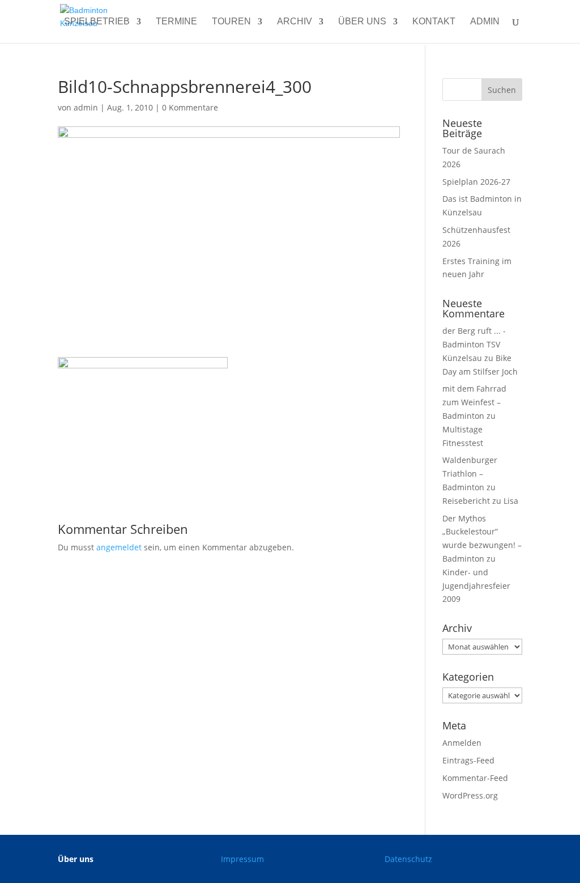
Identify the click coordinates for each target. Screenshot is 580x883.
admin (485, 22)
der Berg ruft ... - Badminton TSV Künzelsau (474, 344)
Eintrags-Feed (468, 760)
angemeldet (119, 547)
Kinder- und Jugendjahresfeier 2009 (476, 586)
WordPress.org (470, 795)
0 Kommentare (190, 107)
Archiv (294, 22)
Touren (231, 22)
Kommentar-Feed (475, 777)
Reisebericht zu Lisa (480, 500)
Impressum (242, 859)
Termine (176, 22)
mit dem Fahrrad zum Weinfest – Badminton (474, 402)
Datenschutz (408, 859)
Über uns (362, 22)
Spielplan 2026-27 (476, 181)
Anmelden (461, 742)
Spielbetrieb (97, 22)
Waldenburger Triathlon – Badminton (469, 474)
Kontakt (433, 22)
